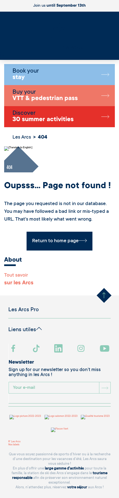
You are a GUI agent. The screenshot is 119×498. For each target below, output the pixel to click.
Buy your (45, 95)
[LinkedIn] (59, 349)
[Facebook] (14, 349)
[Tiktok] (37, 349)
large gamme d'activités (64, 468)
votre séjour (77, 487)
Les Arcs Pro (23, 310)
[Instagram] (81, 349)
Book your (25, 74)
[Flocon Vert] (59, 430)
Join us (59, 6)
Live (2, 55)
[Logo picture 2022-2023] (25, 417)
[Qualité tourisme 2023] (95, 417)
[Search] (1, 52)
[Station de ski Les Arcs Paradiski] (59, 33)
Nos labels (13, 444)
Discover (43, 116)
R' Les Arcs (14, 441)
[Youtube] (105, 349)
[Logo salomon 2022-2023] (61, 417)
